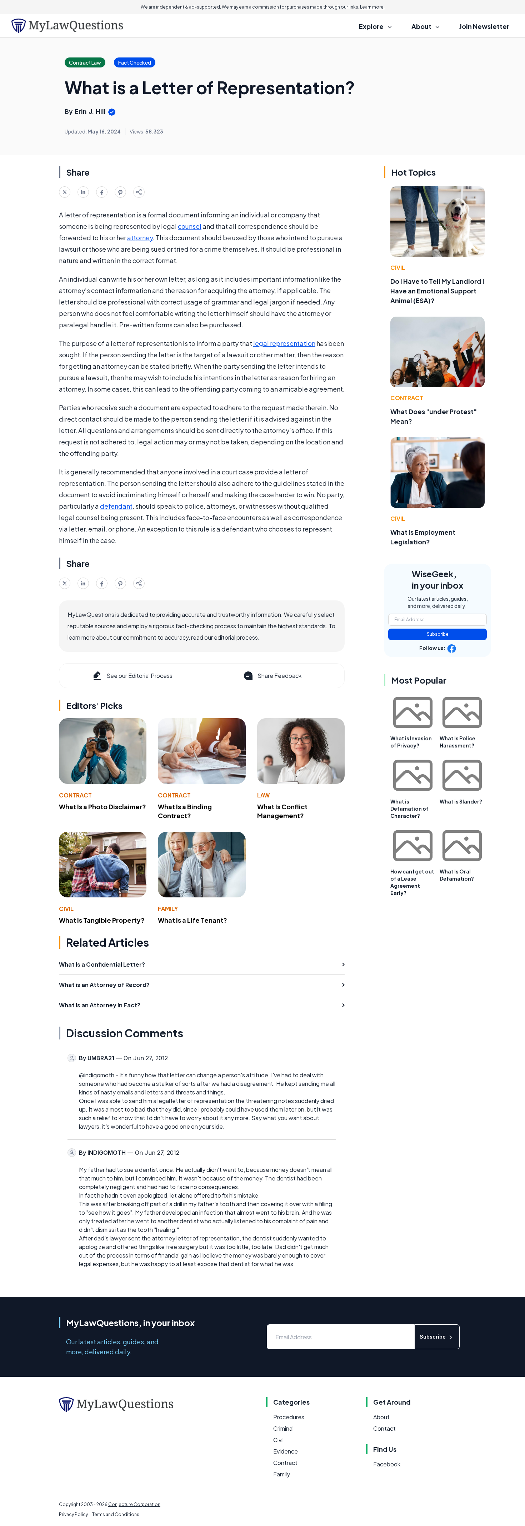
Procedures (288, 1417)
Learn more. (372, 7)
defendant (116, 506)
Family (168, 908)
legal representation (284, 343)
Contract (75, 795)
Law (263, 795)
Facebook (386, 1464)
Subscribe (438, 634)
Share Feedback (279, 675)
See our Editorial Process (139, 675)
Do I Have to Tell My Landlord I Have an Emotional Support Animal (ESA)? (437, 290)
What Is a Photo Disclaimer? (102, 806)
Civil (66, 908)
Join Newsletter (484, 26)
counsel (189, 226)
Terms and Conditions (115, 1514)
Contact (384, 1428)
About (381, 1417)
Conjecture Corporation (134, 1504)
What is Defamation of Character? (409, 808)
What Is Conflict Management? (282, 811)
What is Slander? (461, 801)
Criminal (283, 1428)
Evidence (285, 1451)
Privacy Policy (73, 1514)
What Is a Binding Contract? (185, 811)
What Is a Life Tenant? (192, 920)
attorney (140, 237)
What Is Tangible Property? (102, 920)
